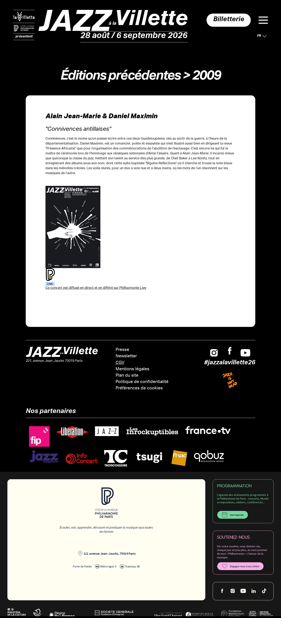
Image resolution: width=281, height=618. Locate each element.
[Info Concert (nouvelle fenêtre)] (82, 458)
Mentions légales (132, 369)
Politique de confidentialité (142, 382)
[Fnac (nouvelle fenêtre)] (179, 458)
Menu (263, 20)
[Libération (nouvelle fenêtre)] (72, 432)
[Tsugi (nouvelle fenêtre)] (149, 457)
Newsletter (126, 356)
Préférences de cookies (139, 388)
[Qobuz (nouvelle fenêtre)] (209, 456)
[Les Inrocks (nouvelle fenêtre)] (152, 431)
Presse (122, 350)
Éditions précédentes (120, 77)
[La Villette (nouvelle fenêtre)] (24, 16)
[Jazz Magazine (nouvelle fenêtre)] (44, 457)
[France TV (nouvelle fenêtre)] (208, 430)
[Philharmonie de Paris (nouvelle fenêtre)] (24, 28)
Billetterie (228, 20)
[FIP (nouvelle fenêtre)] (39, 436)
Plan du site (127, 375)
